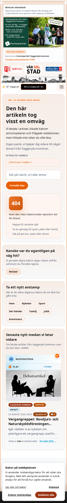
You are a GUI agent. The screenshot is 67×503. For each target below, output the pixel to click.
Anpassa (54, 487)
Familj (33, 311)
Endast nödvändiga (19, 495)
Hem (12, 303)
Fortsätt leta (17, 185)
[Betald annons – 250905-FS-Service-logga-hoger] (13, 69)
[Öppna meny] (61, 87)
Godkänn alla (46, 495)
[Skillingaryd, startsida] (33, 87)
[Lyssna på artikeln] (57, 355)
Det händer (15, 311)
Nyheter (26, 303)
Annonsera (15, 319)
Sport (42, 303)
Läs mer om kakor (15, 487)
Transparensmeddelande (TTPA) (20, 59)
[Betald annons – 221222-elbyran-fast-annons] (54, 69)
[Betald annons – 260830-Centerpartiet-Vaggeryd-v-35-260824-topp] (33, 32)
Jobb (46, 311)
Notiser (13, 271)
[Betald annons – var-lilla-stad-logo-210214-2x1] (33, 69)
